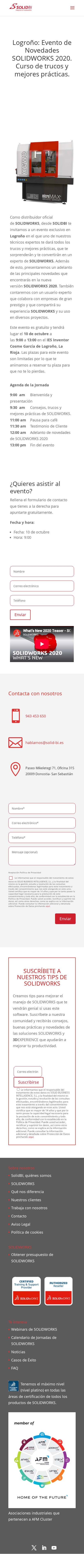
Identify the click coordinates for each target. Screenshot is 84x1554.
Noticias (18, 1351)
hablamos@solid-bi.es (44, 742)
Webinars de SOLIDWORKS (34, 1329)
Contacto (19, 1216)
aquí (48, 906)
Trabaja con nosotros (29, 1207)
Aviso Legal (20, 1224)
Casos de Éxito (23, 1360)
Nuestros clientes (26, 1199)
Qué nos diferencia (27, 1191)
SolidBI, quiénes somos (31, 1175)
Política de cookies (27, 1232)
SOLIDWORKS (22, 1183)
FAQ (14, 1368)
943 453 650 (35, 715)
